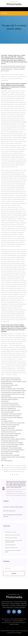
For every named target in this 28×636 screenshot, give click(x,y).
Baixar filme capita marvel (7, 428)
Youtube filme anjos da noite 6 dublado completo (13, 381)
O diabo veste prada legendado (9, 446)
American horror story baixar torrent (12, 535)
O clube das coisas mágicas (11, 537)
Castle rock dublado (6, 387)
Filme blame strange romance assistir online (12, 397)
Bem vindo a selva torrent (9, 510)
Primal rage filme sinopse (8, 437)
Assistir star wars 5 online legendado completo (13, 390)
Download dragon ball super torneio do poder (13, 394)
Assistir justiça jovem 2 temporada (10, 455)
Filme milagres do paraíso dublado (10, 451)
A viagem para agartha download (9, 441)
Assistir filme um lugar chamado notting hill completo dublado (13, 541)
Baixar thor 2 (8, 620)
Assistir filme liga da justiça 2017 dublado (12, 442)
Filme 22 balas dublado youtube (9, 435)
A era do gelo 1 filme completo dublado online (14, 619)
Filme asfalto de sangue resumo (9, 385)
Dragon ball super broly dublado (9, 399)
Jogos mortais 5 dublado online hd (10, 405)
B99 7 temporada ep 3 (7, 460)
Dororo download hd (17, 620)
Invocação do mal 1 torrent (10, 532)
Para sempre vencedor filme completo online (13, 423)
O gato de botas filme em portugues (10, 378)
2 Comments (5, 70)
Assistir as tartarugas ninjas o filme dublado (12, 388)
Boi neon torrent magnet (7, 412)
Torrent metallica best (6, 383)
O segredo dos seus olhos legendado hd (11, 430)
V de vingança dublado (7, 421)
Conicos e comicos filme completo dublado (12, 444)
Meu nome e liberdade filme (8, 408)
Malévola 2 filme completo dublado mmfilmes (13, 439)
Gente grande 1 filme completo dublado (11, 414)
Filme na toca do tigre (6, 453)
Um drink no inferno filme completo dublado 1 (13, 450)
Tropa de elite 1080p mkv (10, 544)
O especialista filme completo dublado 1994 (12, 392)
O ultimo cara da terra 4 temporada (10, 424)
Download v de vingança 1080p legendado (13, 507)
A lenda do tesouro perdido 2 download (11, 406)
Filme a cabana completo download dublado (12, 551)
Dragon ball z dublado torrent (11, 547)
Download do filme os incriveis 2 (9, 403)
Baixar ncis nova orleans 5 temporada (11, 433)
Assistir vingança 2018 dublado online (11, 379)
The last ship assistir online (8, 432)
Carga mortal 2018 (6, 396)
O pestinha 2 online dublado (8, 426)
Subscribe (14, 573)
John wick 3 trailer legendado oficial (10, 410)
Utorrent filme (4, 401)
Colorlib (19, 632)
